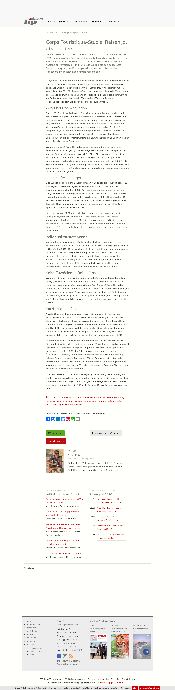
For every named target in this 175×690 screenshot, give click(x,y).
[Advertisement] (87, 6)
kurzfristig (119, 397)
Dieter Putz (74, 455)
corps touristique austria (62, 397)
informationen (90, 400)
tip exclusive (140, 628)
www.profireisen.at (66, 643)
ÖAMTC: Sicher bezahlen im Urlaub (63, 553)
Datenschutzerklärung (149, 688)
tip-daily (30, 634)
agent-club (63, 21)
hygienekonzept (64, 400)
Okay (135, 688)
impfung (102, 400)
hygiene (78, 400)
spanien (78, 404)
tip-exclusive (32, 637)
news (49, 21)
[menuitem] (33, 21)
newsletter (96, 21)
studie (83, 397)
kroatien (119, 400)
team (31, 654)
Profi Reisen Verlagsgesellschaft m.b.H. (110, 683)
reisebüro (50, 400)
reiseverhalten (94, 397)
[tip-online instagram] (66, 657)
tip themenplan (35, 651)
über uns (112, 21)
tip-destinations (33, 624)
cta (77, 397)
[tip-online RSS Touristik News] (72, 657)
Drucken (116, 433)
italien (110, 400)
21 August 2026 (103, 492)
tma (97, 628)
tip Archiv (31, 641)
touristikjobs (81, 21)
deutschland (52, 404)
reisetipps (119, 628)
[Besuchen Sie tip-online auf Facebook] (60, 657)
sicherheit (108, 397)
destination (81, 32)
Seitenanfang (100, 433)
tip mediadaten (35, 648)
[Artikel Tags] (47, 397)
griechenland (66, 404)
